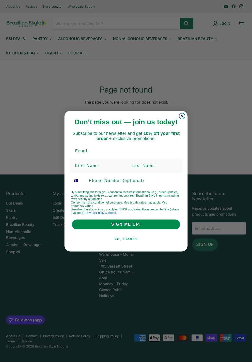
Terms (112, 213)
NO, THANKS (126, 239)
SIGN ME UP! (126, 224)
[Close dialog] (182, 116)
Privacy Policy (95, 213)
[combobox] (78, 180)
